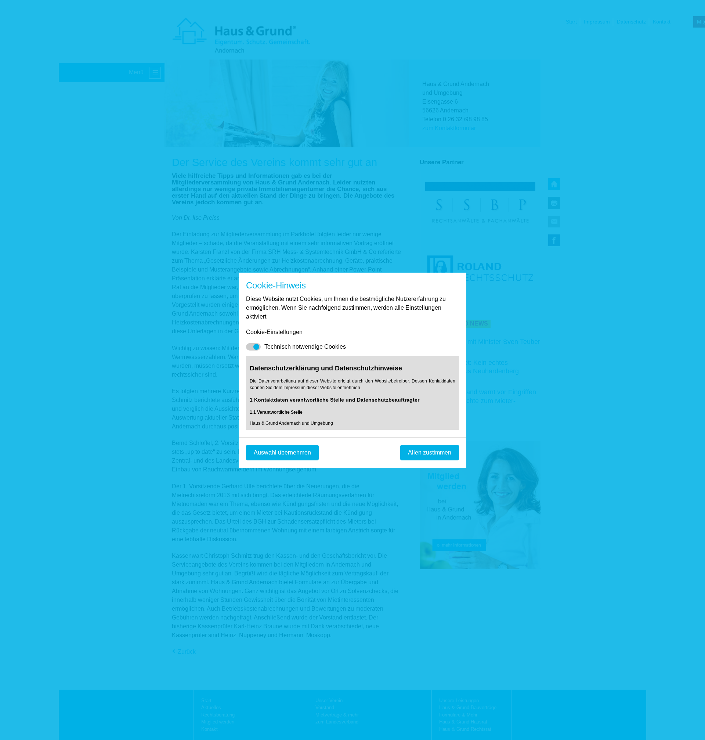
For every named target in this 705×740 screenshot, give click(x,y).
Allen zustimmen (429, 452)
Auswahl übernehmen (282, 452)
